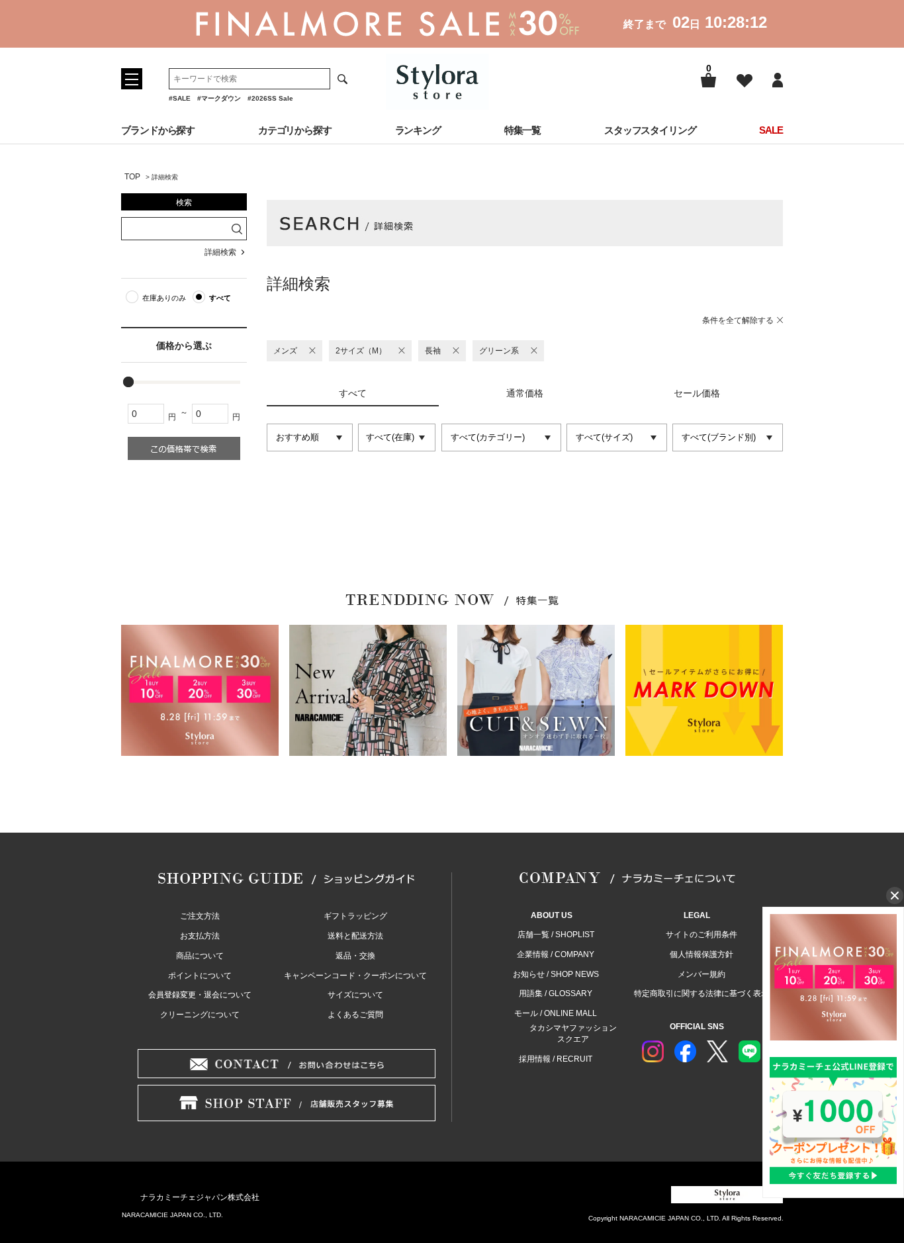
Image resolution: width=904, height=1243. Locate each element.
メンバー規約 (701, 974)
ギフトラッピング (355, 916)
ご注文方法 (200, 916)
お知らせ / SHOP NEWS (556, 974)
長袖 (433, 350)
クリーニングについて (200, 1014)
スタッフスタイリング (650, 130)
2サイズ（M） (361, 350)
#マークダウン (219, 98)
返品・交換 (355, 955)
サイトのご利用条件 (701, 934)
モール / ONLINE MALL (555, 1013)
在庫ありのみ (164, 298)
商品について (200, 955)
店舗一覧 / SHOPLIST (556, 934)
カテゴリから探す (295, 130)
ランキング (418, 130)
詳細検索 (220, 252)
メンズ (285, 350)
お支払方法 (200, 936)
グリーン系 (499, 350)
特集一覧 (522, 130)
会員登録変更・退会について (199, 994)
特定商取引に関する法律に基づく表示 (701, 993)
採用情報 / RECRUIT (555, 1059)
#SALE (180, 98)
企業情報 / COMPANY (555, 954)
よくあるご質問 (355, 1014)
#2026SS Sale (270, 98)
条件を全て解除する (738, 320)
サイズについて (355, 994)
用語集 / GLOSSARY (555, 993)
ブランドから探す (158, 130)
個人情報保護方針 (701, 954)
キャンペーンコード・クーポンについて (355, 975)
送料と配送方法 (355, 936)
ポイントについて (200, 975)
